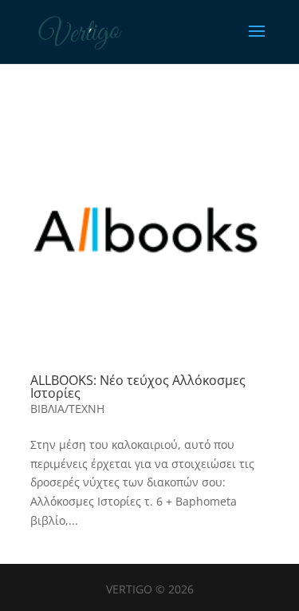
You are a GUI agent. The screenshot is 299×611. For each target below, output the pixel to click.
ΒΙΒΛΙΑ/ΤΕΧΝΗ (67, 408)
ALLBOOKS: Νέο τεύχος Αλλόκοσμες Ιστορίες (138, 386)
